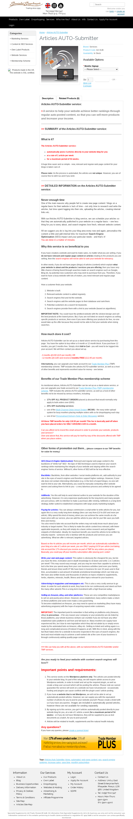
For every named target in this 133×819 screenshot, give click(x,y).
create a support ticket (78, 730)
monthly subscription (80, 762)
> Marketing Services (19, 39)
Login (11, 25)
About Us (75, 19)
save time (66, 762)
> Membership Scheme (20, 61)
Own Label (24, 19)
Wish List (87, 83)
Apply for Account (108, 19)
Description (48, 98)
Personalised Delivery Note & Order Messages (76, 416)
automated (76, 760)
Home (42, 32)
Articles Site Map (24, 804)
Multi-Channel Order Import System (71, 410)
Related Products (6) (69, 98)
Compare (87, 86)
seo (100, 760)
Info (83, 19)
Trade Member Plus (100, 364)
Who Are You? (63, 19)
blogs (67, 760)
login (111, 11)
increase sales (54, 762)
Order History (77, 787)
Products (13, 19)
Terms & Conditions (25, 797)
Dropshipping (38, 19)
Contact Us (92, 19)
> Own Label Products (19, 50)
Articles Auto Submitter (54, 760)
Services (50, 19)
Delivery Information (26, 787)
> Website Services (18, 55)
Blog (18, 780)
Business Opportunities (27, 784)
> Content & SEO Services (21, 44)
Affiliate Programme (53, 797)
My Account (76, 784)
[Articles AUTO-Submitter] (59, 64)
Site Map (20, 801)
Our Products (49, 777)
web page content (89, 760)
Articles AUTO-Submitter (57, 32)
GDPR (73, 791)
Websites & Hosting (52, 787)
